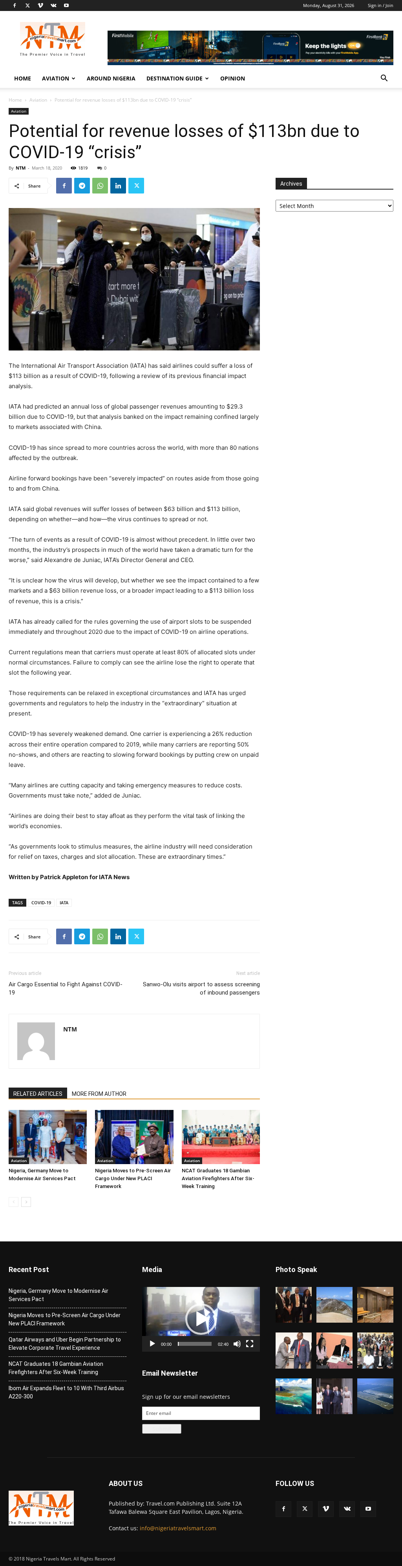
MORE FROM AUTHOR (99, 1094)
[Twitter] (27, 5)
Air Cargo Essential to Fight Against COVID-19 (65, 988)
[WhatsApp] (100, 185)
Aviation (55, 78)
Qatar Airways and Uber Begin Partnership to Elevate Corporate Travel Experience (65, 1343)
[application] (201, 1319)
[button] (384, 79)
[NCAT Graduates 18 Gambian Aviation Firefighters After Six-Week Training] (221, 1137)
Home (22, 78)
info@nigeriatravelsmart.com (178, 1528)
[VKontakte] (53, 5)
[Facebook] (14, 5)
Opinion (232, 78)
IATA (64, 902)
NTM (21, 168)
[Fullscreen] (250, 1344)
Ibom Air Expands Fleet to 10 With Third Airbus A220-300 (66, 1392)
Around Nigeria (111, 78)
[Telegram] (82, 185)
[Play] (152, 1344)
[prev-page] (13, 1202)
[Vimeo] (40, 5)
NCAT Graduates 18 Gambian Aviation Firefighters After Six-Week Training (218, 1178)
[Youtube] (66, 5)
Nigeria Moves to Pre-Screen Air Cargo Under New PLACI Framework (133, 1178)
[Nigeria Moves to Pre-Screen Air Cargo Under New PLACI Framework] (134, 1137)
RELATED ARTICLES (37, 1094)
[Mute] (237, 1344)
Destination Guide (174, 78)
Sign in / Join (380, 5)
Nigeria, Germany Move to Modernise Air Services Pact (58, 1295)
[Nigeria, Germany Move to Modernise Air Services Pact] (48, 1137)
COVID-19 (41, 902)
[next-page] (26, 1202)
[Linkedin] (118, 185)
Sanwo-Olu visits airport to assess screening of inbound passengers (201, 988)
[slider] (195, 1344)
